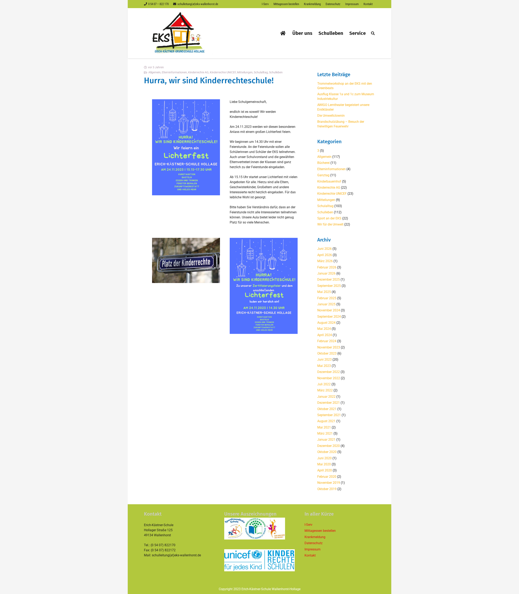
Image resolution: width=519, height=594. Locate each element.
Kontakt (310, 555)
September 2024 (329, 316)
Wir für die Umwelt (330, 224)
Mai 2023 (324, 366)
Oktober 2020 (327, 452)
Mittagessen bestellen (320, 531)
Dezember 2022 (328, 372)
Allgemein (154, 72)
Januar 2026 (326, 273)
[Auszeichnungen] (259, 529)
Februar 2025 (326, 298)
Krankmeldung (315, 537)
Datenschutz (314, 543)
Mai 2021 (324, 427)
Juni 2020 (324, 458)
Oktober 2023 (327, 353)
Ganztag (323, 175)
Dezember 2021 (328, 403)
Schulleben (276, 72)
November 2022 (328, 378)
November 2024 (328, 310)
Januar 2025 (326, 304)
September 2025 (329, 286)
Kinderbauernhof (329, 181)
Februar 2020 (326, 477)
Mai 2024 (324, 329)
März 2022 (325, 390)
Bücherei (323, 163)
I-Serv (308, 525)
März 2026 (325, 261)
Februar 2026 (326, 267)
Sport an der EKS (329, 218)
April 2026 (324, 255)
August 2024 (326, 323)
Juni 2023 (324, 359)
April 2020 (324, 470)
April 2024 (324, 335)
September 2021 (329, 415)
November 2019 (328, 483)
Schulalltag (261, 72)
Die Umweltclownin (331, 116)
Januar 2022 (326, 396)
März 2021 (325, 433)
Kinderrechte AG (198, 72)
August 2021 (326, 421)
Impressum (313, 549)
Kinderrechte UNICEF (223, 72)
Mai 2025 (324, 292)
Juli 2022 (324, 384)
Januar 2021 (326, 439)
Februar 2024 (326, 341)
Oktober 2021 (327, 409)
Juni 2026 (324, 249)
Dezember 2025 (328, 279)
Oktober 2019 (327, 489)
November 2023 (328, 347)
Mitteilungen (245, 72)
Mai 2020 (324, 464)
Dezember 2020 (328, 446)
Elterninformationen (174, 72)
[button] (373, 33)
